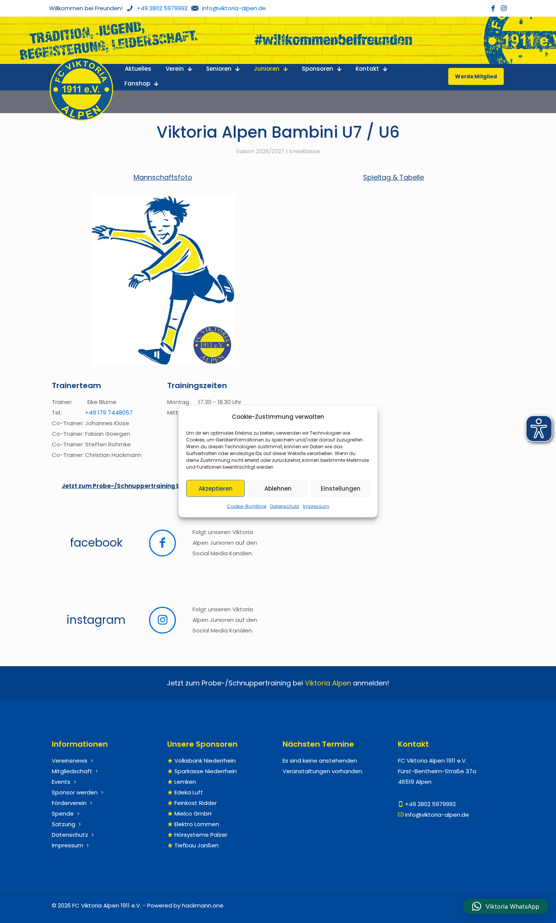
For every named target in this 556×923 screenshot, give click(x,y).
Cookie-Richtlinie (246, 506)
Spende (63, 813)
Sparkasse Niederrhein (205, 771)
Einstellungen (340, 488)
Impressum (316, 506)
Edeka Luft (188, 792)
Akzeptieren (216, 488)
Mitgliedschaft (72, 771)
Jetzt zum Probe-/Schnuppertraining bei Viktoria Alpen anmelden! (163, 486)
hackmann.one (203, 905)
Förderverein (69, 803)
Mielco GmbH (192, 813)
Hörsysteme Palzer (200, 835)
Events (61, 782)
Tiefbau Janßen (196, 845)
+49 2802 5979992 (430, 804)
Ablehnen (278, 488)
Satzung (63, 824)
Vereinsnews (69, 761)
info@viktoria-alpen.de (437, 815)
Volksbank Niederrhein (205, 761)
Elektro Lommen (196, 824)
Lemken (185, 782)
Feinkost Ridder (195, 803)
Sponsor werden (75, 792)
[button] (505, 906)
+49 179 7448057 (109, 412)
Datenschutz (284, 506)
